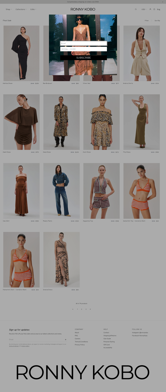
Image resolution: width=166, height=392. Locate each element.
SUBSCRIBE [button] (83, 57)
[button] (114, 17)
